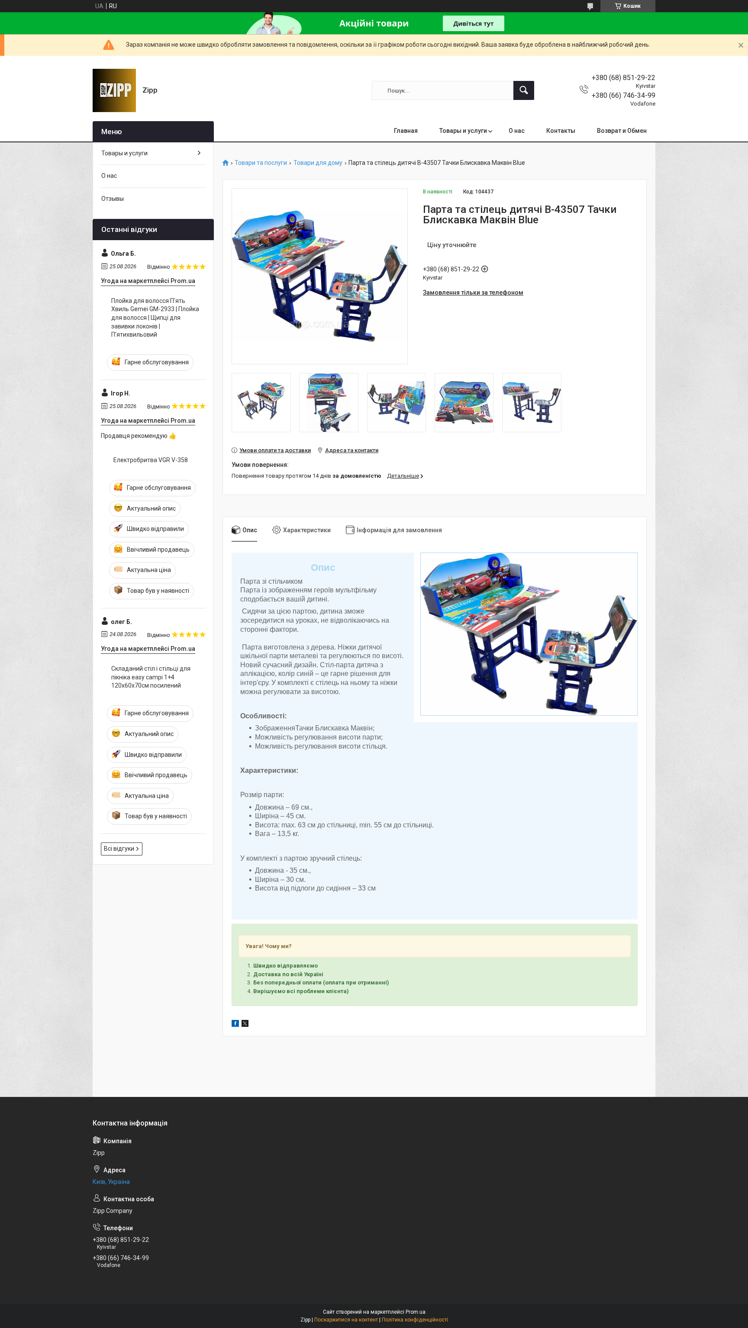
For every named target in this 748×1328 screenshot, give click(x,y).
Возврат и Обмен (622, 130)
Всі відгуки (119, 848)
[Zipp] (114, 90)
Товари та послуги (261, 163)
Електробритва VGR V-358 (150, 460)
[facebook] (235, 1024)
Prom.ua (416, 1312)
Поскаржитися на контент (346, 1320)
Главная (406, 130)
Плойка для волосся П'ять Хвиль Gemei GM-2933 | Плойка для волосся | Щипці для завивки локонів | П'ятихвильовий (155, 317)
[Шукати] (523, 90)
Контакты (560, 130)
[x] (245, 1024)
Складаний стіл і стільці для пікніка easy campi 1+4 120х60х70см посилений (150, 677)
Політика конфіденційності (415, 1320)
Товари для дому (317, 163)
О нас (517, 130)
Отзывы (112, 198)
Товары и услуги (463, 130)
